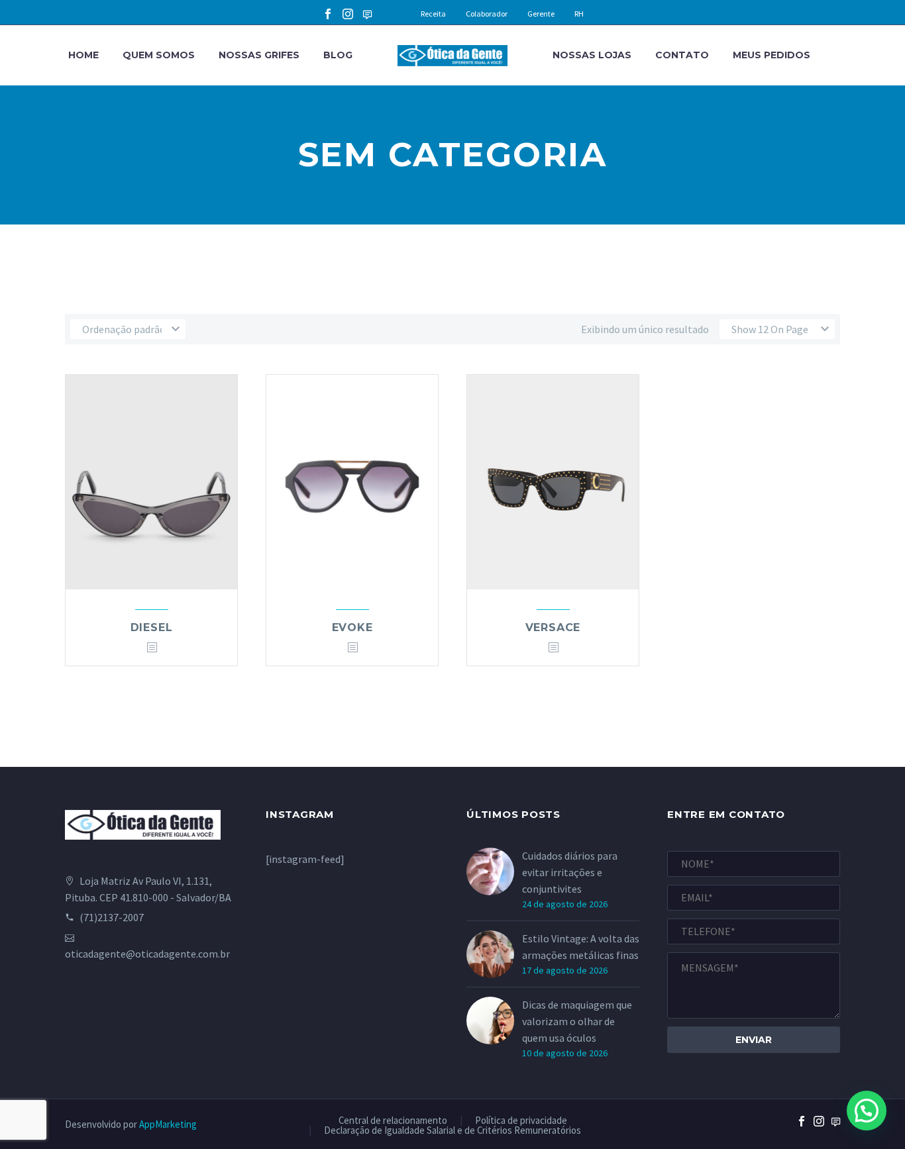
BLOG (337, 55)
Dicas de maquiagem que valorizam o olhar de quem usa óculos (577, 1021)
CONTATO (682, 55)
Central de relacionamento (393, 1121)
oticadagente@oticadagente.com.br (147, 953)
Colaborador (486, 14)
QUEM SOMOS (159, 55)
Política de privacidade (521, 1121)
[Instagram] (348, 14)
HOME (83, 55)
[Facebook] (328, 14)
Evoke (352, 627)
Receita (433, 14)
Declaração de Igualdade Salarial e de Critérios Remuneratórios (452, 1131)
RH (579, 14)
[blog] (836, 1132)
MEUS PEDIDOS (771, 55)
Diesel (152, 627)
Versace (553, 627)
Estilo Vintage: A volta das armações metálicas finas (580, 947)
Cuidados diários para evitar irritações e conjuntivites (569, 872)
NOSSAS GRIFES (259, 55)
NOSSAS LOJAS (592, 55)
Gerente (541, 14)
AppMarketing (168, 1124)
